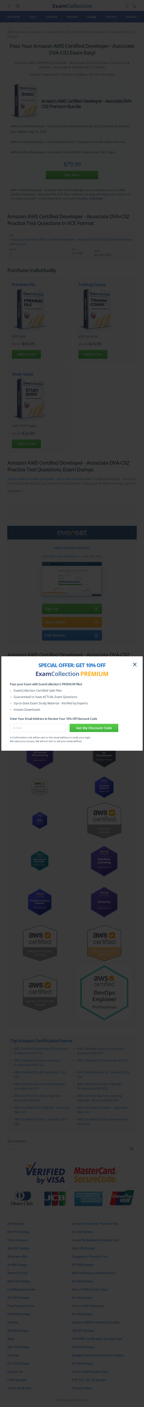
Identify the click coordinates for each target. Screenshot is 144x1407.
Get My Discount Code (94, 728)
